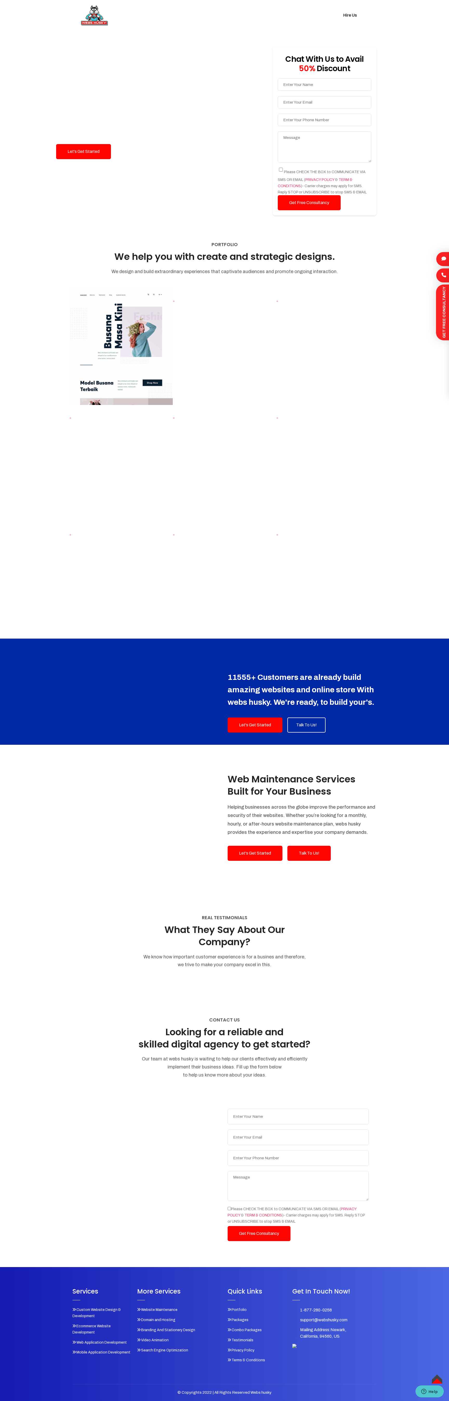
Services (158, 15)
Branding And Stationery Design (168, 1330)
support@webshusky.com (323, 1320)
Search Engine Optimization (164, 1350)
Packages (211, 15)
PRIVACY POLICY (319, 180)
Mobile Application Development (103, 1352)
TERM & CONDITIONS (263, 1215)
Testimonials (285, 15)
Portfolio (184, 15)
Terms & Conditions (248, 1360)
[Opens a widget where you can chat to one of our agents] (429, 1391)
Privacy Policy (243, 1350)
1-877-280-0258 (316, 1310)
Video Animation (155, 1340)
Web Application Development (101, 1342)
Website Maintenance (159, 1310)
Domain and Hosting (158, 1320)
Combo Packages (246, 15)
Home (136, 15)
